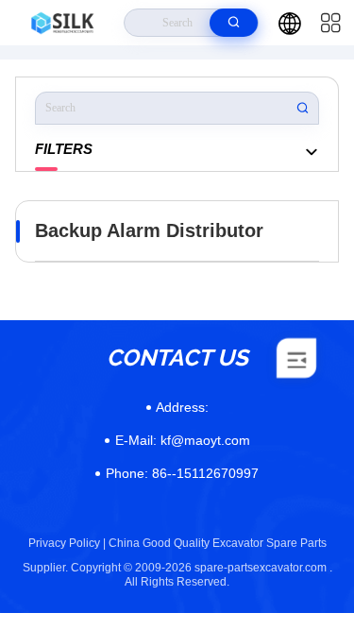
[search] (234, 23)
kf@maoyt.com (182, 440)
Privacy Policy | (67, 543)
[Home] (62, 22)
